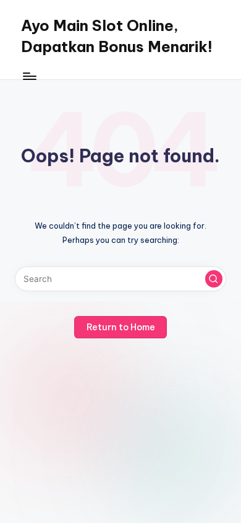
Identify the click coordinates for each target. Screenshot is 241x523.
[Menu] (29, 76)
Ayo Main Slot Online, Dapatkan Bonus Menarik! (117, 36)
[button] (213, 279)
